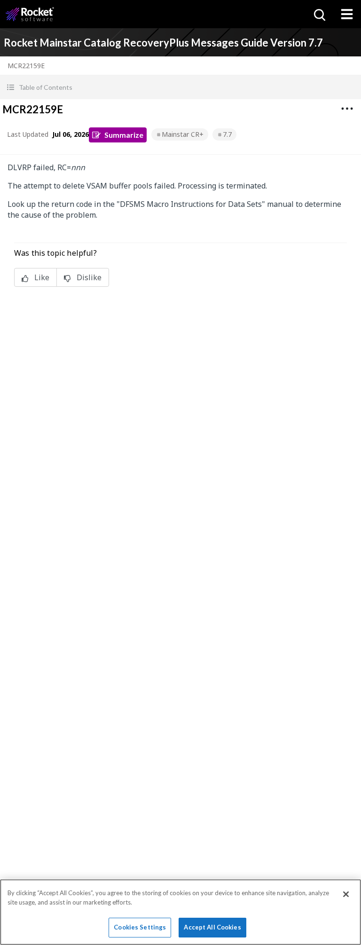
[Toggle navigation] (346, 14)
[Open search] (318, 14)
